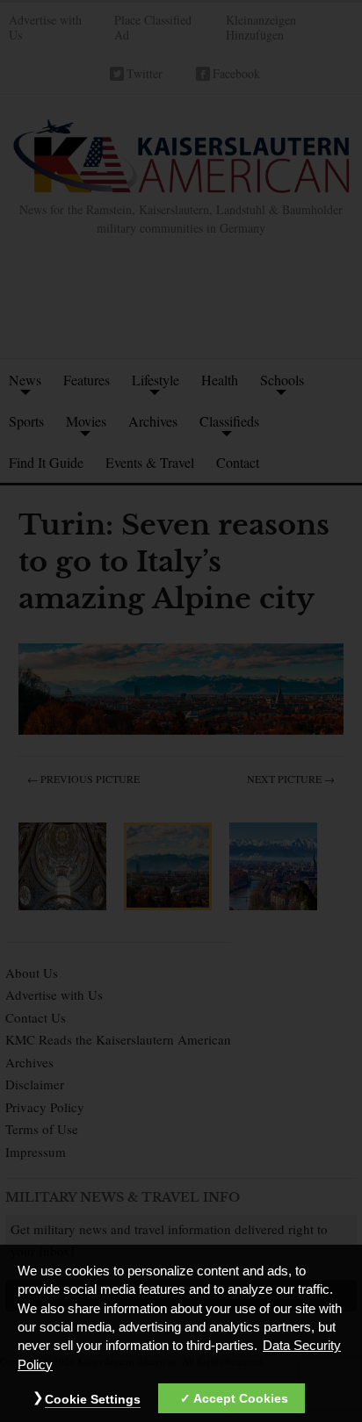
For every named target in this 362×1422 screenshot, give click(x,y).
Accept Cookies (240, 1398)
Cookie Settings (93, 1399)
